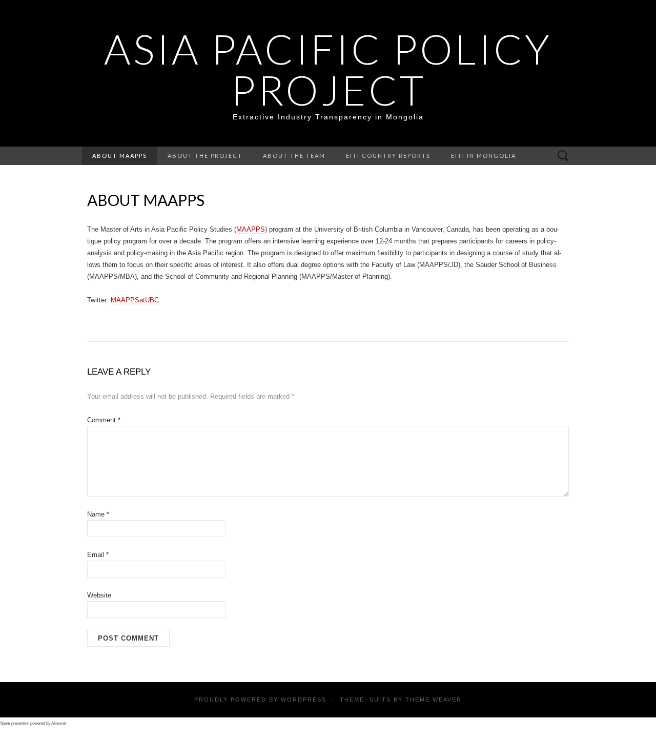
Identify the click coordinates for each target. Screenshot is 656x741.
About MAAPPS (119, 155)
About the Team (294, 155)
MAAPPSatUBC (135, 300)
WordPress (303, 699)
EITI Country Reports (388, 155)
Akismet (58, 723)
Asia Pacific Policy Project (328, 69)
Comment (103, 420)
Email (98, 555)
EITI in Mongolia (483, 155)
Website (99, 595)
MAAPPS (250, 229)
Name (98, 514)
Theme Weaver (433, 699)
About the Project (205, 155)
